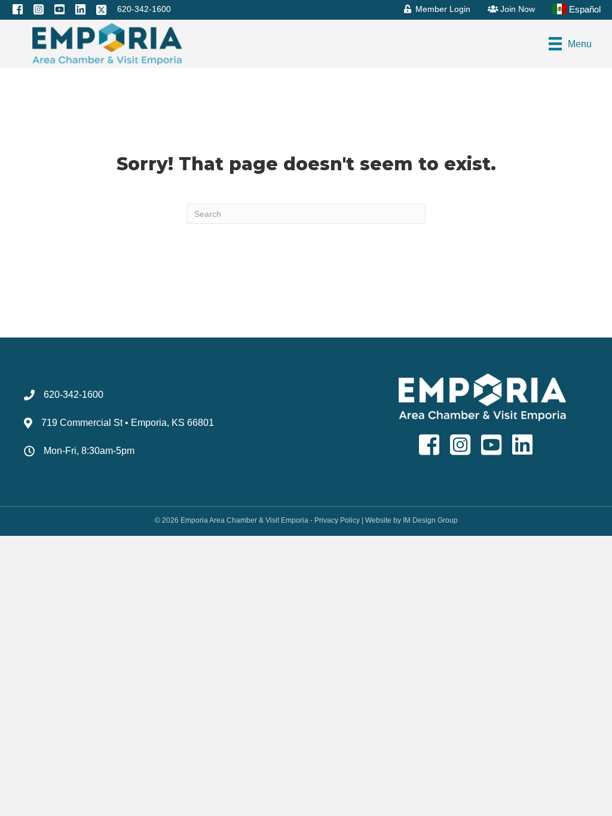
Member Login (441, 9)
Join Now (516, 9)
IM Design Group (430, 520)
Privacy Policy (337, 520)
